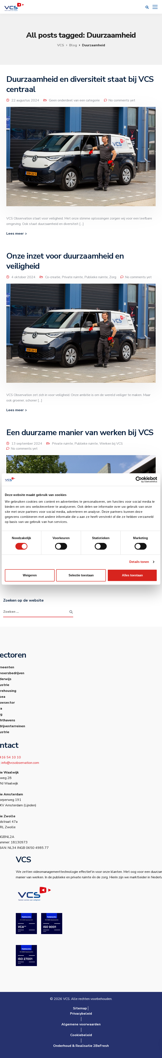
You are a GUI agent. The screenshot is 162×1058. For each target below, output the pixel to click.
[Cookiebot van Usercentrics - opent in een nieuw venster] (138, 479)
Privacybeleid (81, 1013)
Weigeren (30, 575)
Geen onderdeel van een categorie (74, 100)
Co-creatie (52, 277)
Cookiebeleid (81, 1035)
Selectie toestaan (81, 575)
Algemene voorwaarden (81, 1024)
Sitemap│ (81, 1008)
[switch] (61, 546)
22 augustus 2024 (25, 100)
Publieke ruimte (96, 277)
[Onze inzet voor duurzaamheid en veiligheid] (81, 336)
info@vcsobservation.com (20, 762)
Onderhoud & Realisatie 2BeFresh (81, 1045)
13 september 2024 (26, 443)
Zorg (112, 277)
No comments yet (121, 100)
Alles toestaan (132, 575)
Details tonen (139, 562)
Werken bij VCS (111, 443)
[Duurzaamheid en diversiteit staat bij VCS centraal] (81, 159)
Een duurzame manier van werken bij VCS (79, 432)
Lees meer (15, 233)
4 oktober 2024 (23, 277)
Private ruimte (72, 277)
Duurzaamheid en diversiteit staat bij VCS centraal (80, 84)
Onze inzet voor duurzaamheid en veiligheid (65, 261)
